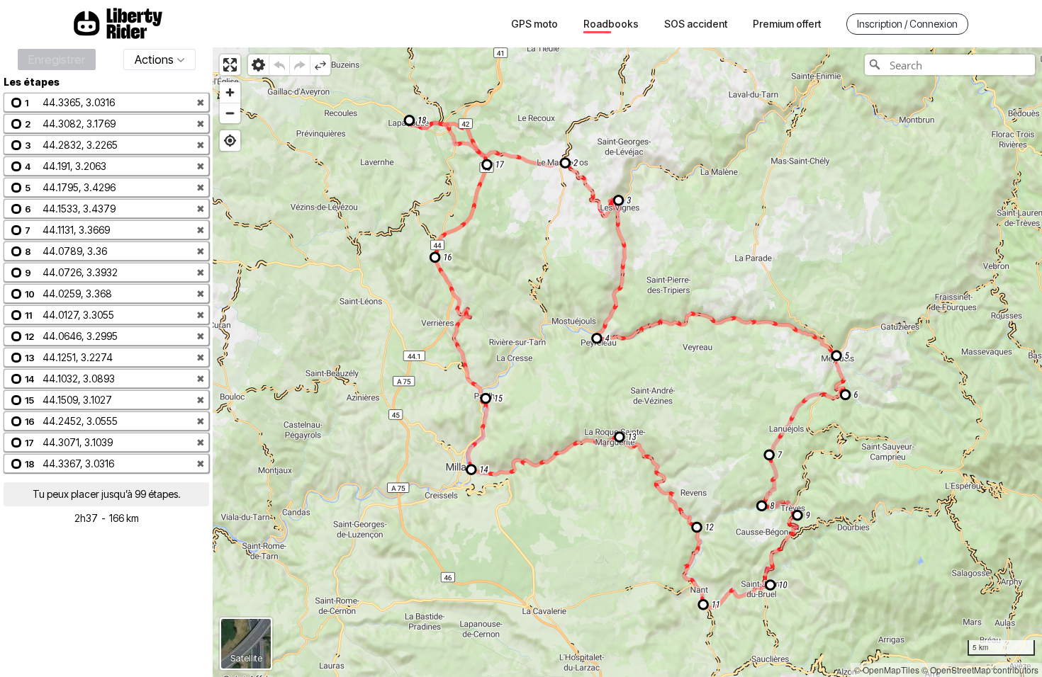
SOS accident (695, 24)
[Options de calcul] (258, 65)
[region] (627, 362)
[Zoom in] (230, 92)
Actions (154, 59)
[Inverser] (320, 65)
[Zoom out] (230, 113)
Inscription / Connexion (907, 24)
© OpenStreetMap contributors (979, 670)
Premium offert (787, 24)
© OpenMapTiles (886, 670)
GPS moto (534, 24)
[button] (106, 102)
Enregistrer (56, 59)
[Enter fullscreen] (230, 65)
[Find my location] (230, 140)
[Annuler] (279, 65)
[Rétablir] (299, 65)
